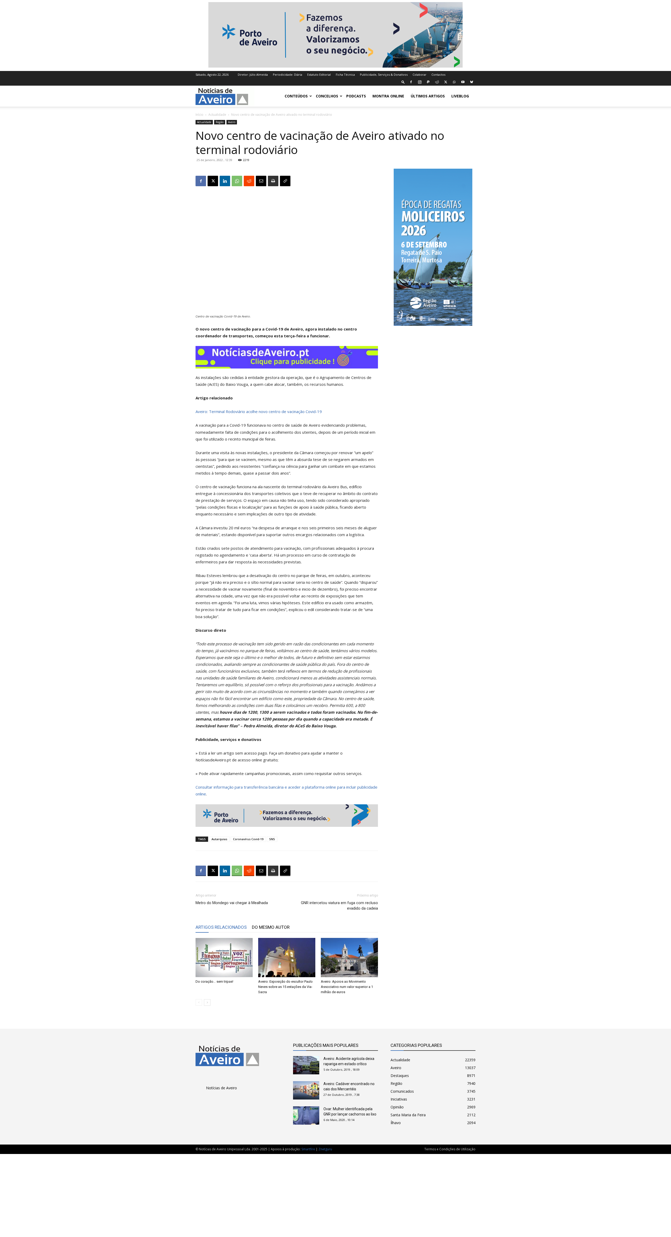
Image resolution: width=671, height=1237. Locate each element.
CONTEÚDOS (296, 96)
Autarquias (219, 839)
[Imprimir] (273, 181)
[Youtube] (463, 82)
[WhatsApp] (454, 82)
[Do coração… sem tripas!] (224, 957)
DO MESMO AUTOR (271, 927)
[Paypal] (428, 82)
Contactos (438, 74)
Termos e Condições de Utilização (449, 1149)
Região (220, 122)
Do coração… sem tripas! (214, 981)
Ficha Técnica (345, 74)
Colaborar (419, 74)
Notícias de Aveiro (221, 1087)
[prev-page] (199, 1002)
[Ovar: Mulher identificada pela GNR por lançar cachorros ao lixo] (306, 1115)
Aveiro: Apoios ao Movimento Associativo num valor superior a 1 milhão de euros (347, 987)
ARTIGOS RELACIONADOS (221, 927)
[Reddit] (437, 82)
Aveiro (231, 122)
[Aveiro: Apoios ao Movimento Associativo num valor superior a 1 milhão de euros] (349, 957)
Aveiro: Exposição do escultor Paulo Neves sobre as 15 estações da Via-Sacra (285, 987)
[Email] (261, 181)
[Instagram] (420, 82)
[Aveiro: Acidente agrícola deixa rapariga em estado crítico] (306, 1065)
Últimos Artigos (428, 96)
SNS (272, 839)
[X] (446, 82)
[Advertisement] (335, 1192)
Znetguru (325, 1149)
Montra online (388, 96)
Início (199, 114)
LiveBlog (460, 96)
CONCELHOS (327, 96)
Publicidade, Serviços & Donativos (384, 74)
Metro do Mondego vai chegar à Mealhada (232, 902)
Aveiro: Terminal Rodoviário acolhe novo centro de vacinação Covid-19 (259, 411)
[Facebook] (411, 82)
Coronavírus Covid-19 (248, 839)
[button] (403, 82)
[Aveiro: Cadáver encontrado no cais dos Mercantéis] (306, 1090)
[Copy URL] (285, 181)
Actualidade (217, 114)
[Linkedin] (225, 181)
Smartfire (308, 1149)
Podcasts (356, 96)
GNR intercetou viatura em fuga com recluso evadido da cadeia (339, 905)
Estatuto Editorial (319, 74)
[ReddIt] (249, 181)
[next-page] (207, 1002)
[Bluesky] (471, 82)
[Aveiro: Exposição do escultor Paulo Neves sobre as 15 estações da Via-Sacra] (286, 957)
